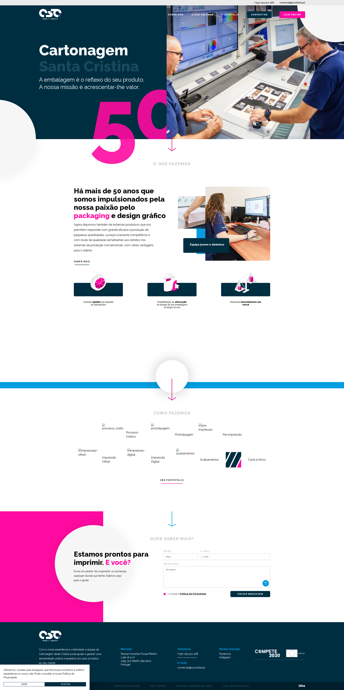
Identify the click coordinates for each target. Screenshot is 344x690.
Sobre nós (176, 14)
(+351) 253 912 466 (264, 2)
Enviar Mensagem (250, 594)
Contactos (259, 14)
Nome (167, 551)
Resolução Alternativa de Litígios (194, 685)
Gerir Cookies (158, 685)
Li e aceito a (187, 594)
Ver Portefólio (172, 480)
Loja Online (292, 14)
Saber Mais (82, 261)
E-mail (205, 551)
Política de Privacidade (193, 594)
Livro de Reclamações (236, 685)
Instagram (225, 657)
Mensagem (171, 564)
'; (80, 640)
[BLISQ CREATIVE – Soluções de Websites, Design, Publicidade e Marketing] (302, 685)
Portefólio (230, 14)
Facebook (225, 653)
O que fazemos (203, 14)
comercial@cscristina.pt (292, 2)
